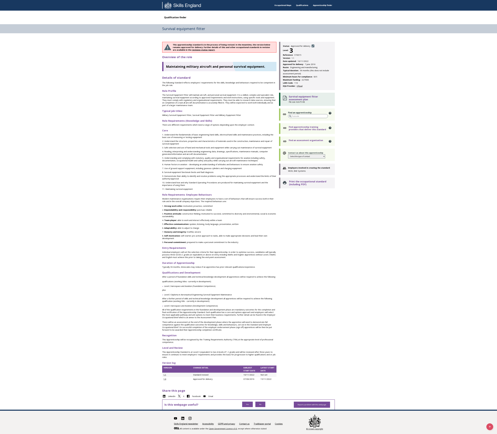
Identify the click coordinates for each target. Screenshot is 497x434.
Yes (247, 404)
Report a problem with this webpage (312, 404)
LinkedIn (171, 396)
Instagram (190, 418)
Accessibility (208, 423)
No (260, 404)
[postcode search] (290, 116)
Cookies (279, 423)
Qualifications (302, 5)
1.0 (164, 379)
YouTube (175, 418)
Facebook (196, 396)
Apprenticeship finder (322, 5)
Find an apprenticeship (300, 112)
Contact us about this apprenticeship (305, 153)
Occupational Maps (282, 5)
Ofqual (299, 86)
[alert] (330, 113)
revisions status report (203, 50)
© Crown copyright (314, 429)
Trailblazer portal (262, 423)
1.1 (164, 374)
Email (210, 396)
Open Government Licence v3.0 (223, 428)
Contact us (244, 423)
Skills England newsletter (186, 423)
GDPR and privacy (226, 423)
